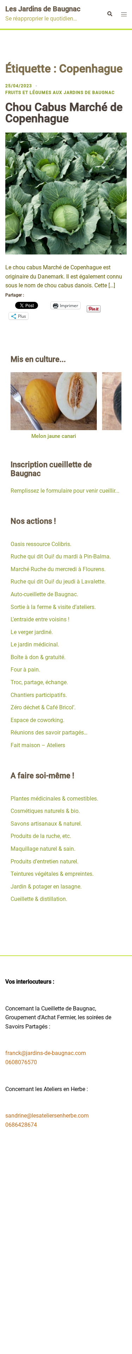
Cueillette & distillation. (39, 899)
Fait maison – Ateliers (38, 745)
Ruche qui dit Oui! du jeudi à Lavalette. (58, 581)
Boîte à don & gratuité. (38, 657)
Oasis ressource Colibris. (41, 544)
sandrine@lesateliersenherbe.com (47, 1115)
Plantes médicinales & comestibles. (54, 798)
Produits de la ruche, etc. (41, 836)
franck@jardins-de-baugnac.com (45, 1053)
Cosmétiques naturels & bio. (45, 811)
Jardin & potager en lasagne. (46, 886)
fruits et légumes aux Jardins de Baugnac (60, 92)
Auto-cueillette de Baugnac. (44, 594)
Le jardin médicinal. (35, 644)
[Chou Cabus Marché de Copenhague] (66, 193)
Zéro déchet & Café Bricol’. (43, 707)
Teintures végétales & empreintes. (52, 874)
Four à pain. (25, 669)
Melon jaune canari (53, 436)
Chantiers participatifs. (39, 695)
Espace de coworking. (37, 720)
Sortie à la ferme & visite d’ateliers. (53, 607)
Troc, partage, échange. (39, 682)
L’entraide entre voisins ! (40, 619)
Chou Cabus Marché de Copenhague (63, 112)
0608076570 (21, 1062)
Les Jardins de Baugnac (42, 9)
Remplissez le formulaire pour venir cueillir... (65, 490)
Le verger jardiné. (32, 632)
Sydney (82, 1341)
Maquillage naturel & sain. (43, 848)
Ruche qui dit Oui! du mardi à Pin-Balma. (61, 556)
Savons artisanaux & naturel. (46, 823)
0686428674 (21, 1124)
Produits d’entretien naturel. (44, 861)
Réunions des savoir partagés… (49, 732)
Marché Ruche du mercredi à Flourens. (58, 569)
